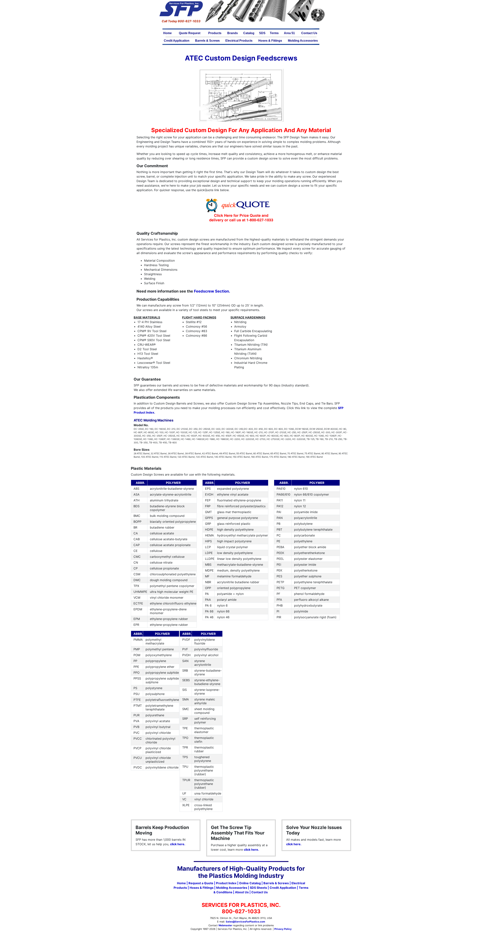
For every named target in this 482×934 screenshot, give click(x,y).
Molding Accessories (303, 40)
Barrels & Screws (207, 40)
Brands (232, 33)
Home (167, 33)
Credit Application (176, 40)
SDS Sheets (258, 888)
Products (214, 33)
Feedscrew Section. (212, 291)
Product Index (226, 883)
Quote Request (189, 33)
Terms (274, 33)
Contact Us (309, 33)
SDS (262, 33)
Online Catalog (250, 883)
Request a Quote (200, 883)
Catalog (248, 33)
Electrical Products (238, 40)
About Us (242, 892)
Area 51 (289, 33)
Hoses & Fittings (270, 40)
